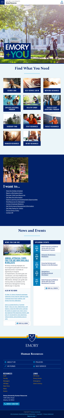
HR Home (36, 376)
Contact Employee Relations (15, 204)
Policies (39, 362)
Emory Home (37, 378)
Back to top (31, 416)
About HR (11, 362)
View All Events (52, 288)
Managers (6, 381)
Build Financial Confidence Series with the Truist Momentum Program (50, 248)
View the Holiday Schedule (14, 191)
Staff (4, 376)
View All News (23, 323)
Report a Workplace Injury (14, 193)
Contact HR (9, 213)
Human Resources (11, 3)
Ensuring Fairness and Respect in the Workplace (50, 264)
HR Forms (11, 366)
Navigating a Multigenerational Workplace (47, 273)
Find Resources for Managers (15, 202)
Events (5, 391)
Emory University (35, 412)
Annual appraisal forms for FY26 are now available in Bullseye (17, 260)
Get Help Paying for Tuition (14, 208)
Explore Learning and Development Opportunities (22, 200)
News (5, 389)
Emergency (36, 381)
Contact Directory (12, 404)
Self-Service (40, 366)
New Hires (6, 386)
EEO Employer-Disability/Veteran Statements (22, 414)
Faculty (5, 378)
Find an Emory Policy (12, 211)
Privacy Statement (49, 414)
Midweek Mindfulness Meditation (48, 256)
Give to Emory (37, 384)
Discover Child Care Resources (15, 195)
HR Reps (5, 384)
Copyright (39, 414)
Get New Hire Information (14, 197)
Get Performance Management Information (20, 206)
